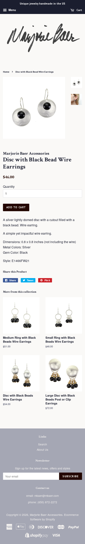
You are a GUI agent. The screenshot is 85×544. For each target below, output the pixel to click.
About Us (42, 449)
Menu (12, 10)
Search (42, 444)
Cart (79, 10)
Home (6, 71)
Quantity (9, 186)
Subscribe (70, 476)
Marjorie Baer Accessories (46, 515)
